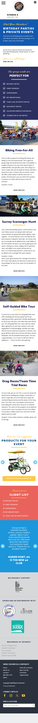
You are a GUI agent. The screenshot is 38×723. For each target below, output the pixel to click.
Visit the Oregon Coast (9, 645)
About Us (6, 670)
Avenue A (12, 15)
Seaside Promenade (8, 648)
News (5, 677)
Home (5, 668)
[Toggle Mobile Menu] (3, 3)
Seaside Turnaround (8, 653)
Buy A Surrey (24, 670)
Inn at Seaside (6, 650)
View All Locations (26, 668)
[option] (19, 462)
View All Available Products (19, 478)
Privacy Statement (9, 686)
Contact (6, 672)
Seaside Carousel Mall (9, 655)
